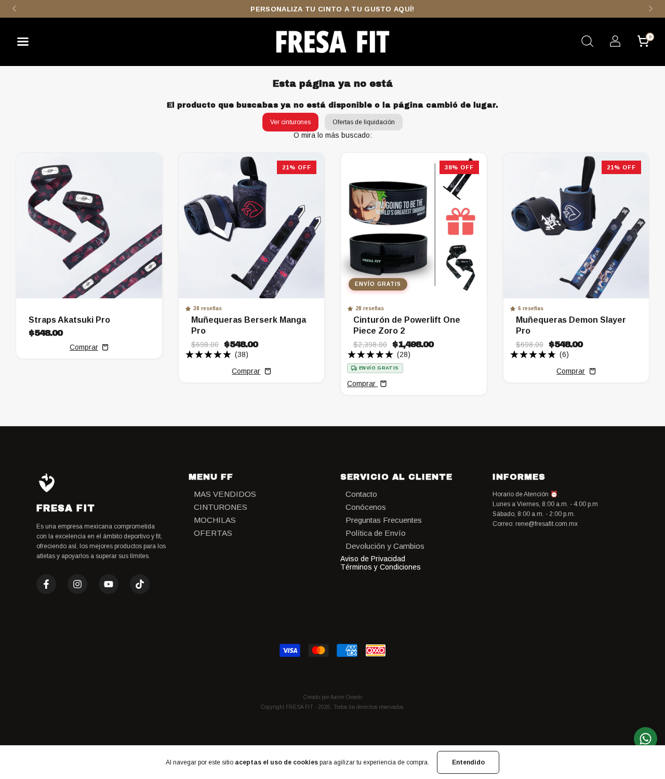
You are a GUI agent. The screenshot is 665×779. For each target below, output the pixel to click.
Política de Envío (375, 533)
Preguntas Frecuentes (383, 520)
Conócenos (365, 507)
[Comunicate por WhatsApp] (645, 738)
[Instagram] (77, 584)
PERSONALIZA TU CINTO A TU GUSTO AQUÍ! (332, 9)
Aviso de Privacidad (372, 558)
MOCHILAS (215, 520)
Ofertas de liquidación (363, 122)
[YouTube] (108, 584)
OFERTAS (213, 533)
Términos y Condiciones (380, 567)
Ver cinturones (290, 122)
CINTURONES (220, 507)
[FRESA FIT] (332, 41)
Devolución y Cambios (384, 546)
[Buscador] (587, 42)
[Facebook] (46, 584)
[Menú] (27, 44)
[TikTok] (140, 584)
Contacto (361, 494)
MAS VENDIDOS (225, 494)
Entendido (468, 762)
